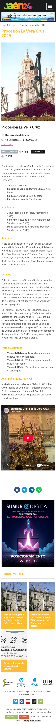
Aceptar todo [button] (11, 717)
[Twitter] (15, 701)
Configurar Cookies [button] (32, 720)
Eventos (13, 25)
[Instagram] (34, 701)
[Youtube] (28, 701)
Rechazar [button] (23, 717)
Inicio (3, 25)
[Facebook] (22, 701)
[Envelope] (40, 701)
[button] (49, 6)
